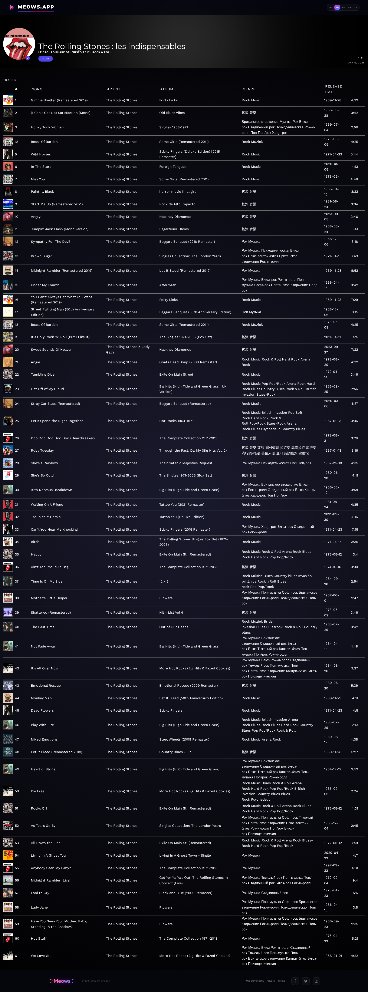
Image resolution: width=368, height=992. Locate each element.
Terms (281, 980)
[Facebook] (295, 981)
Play (46, 58)
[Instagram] (316, 981)
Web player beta (255, 980)
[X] (306, 981)
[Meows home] (61, 981)
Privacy (271, 980)
